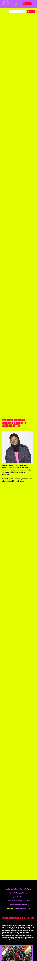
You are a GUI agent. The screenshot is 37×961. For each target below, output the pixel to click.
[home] (5, 3)
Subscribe (27, 4)
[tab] (12, 889)
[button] (16, 4)
